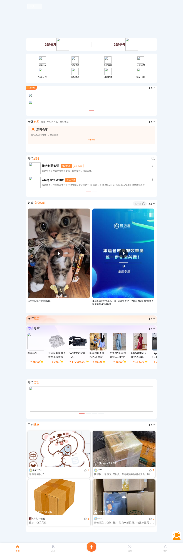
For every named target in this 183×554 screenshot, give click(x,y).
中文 (32, 6)
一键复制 (91, 140)
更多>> (152, 88)
